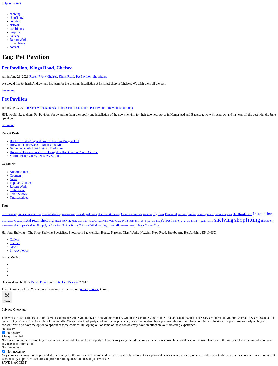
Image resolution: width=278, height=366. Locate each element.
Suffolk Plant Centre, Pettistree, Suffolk (35, 155)
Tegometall (110, 225)
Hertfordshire (242, 214)
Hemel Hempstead (223, 214)
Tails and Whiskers (90, 225)
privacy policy (89, 289)
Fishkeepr (182, 214)
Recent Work (18, 39)
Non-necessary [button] (11, 347)
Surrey (74, 225)
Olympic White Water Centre (107, 221)
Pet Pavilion (83, 76)
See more (8, 90)
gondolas (209, 214)
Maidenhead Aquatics (12, 221)
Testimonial (17, 190)
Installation (81, 107)
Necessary (13, 332)
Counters (15, 175)
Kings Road (66, 76)
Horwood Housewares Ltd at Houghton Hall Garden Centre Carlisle (54, 152)
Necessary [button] (8, 328)
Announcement (20, 172)
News (21, 43)
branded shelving (51, 214)
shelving (15, 14)
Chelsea (52, 76)
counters (15, 21)
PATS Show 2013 (137, 221)
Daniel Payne (39, 282)
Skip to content (11, 3)
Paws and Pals (153, 221)
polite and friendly (190, 221)
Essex (161, 214)
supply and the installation (55, 225)
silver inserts (7, 226)
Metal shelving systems (83, 221)
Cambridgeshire (85, 214)
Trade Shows (18, 194)
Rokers (210, 221)
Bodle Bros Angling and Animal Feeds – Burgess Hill (44, 141)
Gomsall (201, 214)
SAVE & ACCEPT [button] (14, 362)
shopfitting (16, 17)
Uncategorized (19, 197)
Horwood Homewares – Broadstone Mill (36, 144)
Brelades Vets (68, 214)
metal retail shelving (38, 220)
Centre (126, 214)
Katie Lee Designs (66, 282)
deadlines (147, 214)
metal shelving (63, 220)
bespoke (15, 32)
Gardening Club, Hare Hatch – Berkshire (36, 148)
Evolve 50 (171, 214)
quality (202, 221)
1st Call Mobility (9, 214)
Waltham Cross (127, 226)
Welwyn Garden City (147, 225)
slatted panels (21, 225)
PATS (125, 220)
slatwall (15, 25)
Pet (163, 220)
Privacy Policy (19, 250)
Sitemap (15, 243)
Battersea (51, 107)
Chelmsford (136, 214)
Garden (192, 214)
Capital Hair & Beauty (107, 214)
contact (14, 47)
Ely (155, 214)
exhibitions (17, 28)
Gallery (14, 36)
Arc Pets (37, 214)
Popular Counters (21, 183)
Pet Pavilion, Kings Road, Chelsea (37, 67)
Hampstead (65, 107)
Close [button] (103, 289)
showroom (267, 220)
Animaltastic (25, 214)
